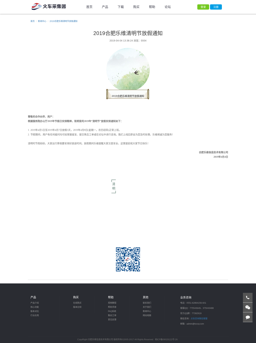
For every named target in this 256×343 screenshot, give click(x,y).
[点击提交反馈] (248, 317)
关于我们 (147, 307)
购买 (136, 7)
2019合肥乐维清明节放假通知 (63, 21)
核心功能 (34, 307)
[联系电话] (248, 298)
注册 (216, 6)
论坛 (168, 7)
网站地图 (147, 315)
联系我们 (147, 303)
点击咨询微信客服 (199, 318)
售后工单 (112, 315)
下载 (121, 7)
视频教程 (112, 303)
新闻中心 (42, 21)
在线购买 (77, 303)
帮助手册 (112, 307)
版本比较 (77, 307)
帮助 (152, 7)
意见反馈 (112, 319)
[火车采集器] (48, 7)
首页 (89, 7)
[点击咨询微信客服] (248, 307)
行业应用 (34, 315)
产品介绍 (34, 303)
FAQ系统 (112, 311)
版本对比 (34, 311)
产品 (105, 7)
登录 (203, 6)
